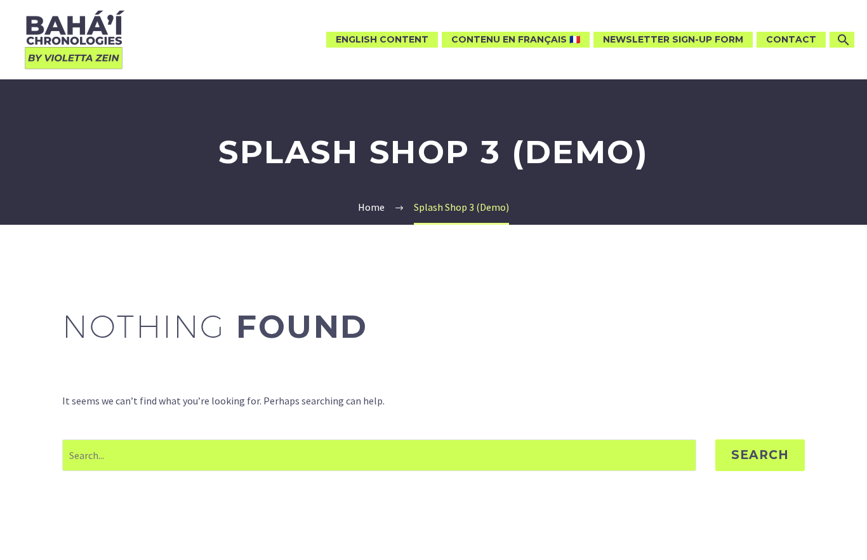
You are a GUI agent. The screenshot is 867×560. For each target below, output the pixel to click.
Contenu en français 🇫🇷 (515, 39)
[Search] (842, 40)
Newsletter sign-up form (673, 39)
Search (760, 455)
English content (382, 39)
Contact (791, 39)
